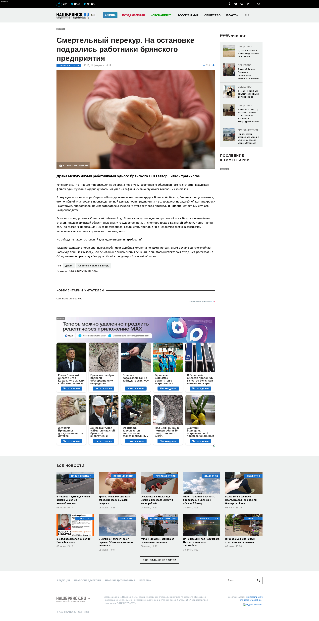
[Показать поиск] (259, 4)
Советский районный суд (93, 265)
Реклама (145, 580)
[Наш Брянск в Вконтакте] (241, 3)
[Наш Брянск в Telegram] (248, 3)
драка (68, 265)
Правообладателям (87, 580)
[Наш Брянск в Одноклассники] (229, 3)
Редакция (63, 580)
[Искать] (259, 580)
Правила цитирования (120, 580)
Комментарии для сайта (202, 302)
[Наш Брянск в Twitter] (235, 3)
